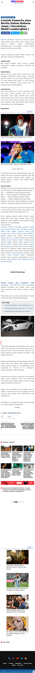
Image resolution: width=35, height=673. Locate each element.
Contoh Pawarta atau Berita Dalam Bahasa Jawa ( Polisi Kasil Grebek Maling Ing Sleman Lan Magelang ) (28, 456)
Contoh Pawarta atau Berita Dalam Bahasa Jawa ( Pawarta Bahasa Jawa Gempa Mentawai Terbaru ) (17, 456)
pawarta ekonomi (6, 261)
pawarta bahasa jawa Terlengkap (16, 229)
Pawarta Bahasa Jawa (14, 413)
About (5, 663)
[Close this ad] (34, 671)
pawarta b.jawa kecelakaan (14, 253)
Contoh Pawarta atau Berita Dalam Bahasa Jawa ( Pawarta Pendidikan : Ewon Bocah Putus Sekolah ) (28, 473)
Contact (11, 663)
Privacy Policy (28, 663)
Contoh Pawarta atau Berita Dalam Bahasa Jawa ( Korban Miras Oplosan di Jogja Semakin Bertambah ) (6, 473)
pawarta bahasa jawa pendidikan (22, 233)
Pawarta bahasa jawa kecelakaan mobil (17, 283)
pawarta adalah (6, 242)
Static (13, 665)
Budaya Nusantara (16, 671)
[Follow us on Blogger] (26, 658)
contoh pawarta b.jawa (16, 255)
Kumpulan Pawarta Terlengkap (11, 227)
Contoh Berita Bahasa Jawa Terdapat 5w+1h (18, 305)
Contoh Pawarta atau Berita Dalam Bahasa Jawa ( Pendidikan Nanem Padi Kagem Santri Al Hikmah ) (27, 426)
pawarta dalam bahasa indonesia (23, 259)
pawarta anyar (29, 242)
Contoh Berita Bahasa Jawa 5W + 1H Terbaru (18, 308)
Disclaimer (18, 663)
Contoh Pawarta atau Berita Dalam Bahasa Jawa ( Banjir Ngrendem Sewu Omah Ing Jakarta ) (8, 426)
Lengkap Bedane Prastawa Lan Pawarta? (17, 311)
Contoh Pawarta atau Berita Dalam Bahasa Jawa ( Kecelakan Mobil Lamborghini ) (16, 25)
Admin (9, 416)
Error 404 (20, 665)
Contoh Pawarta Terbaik (15, 240)
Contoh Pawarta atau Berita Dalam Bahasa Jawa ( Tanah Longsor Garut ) (6, 454)
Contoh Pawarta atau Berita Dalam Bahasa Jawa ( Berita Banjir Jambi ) (17, 472)
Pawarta (3, 39)
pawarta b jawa (23, 246)
